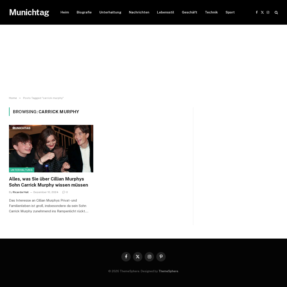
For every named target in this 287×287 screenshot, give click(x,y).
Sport (230, 12)
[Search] (276, 12)
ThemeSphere (168, 271)
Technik (211, 12)
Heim (65, 12)
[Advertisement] (143, 60)
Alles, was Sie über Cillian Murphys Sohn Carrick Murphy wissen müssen (48, 182)
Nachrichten (139, 12)
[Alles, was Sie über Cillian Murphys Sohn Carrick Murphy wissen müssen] (51, 148)
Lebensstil (165, 12)
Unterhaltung (110, 12)
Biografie (84, 12)
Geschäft (189, 12)
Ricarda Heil (21, 192)
